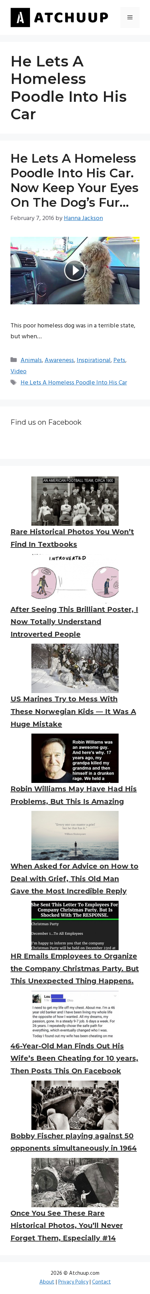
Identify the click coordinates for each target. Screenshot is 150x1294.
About (46, 1282)
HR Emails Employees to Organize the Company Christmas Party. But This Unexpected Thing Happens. (74, 968)
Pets (119, 360)
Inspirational (94, 360)
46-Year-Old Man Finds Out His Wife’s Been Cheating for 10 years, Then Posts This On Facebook (74, 1058)
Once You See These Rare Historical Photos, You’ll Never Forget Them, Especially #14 (66, 1225)
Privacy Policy (73, 1282)
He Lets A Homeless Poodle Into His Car (74, 383)
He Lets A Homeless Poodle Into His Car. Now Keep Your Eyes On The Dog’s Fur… (74, 180)
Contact (101, 1282)
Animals (31, 360)
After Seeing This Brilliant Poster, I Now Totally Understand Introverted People (74, 621)
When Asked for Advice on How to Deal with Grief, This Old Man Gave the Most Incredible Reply (74, 878)
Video (18, 372)
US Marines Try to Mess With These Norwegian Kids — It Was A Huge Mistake (73, 711)
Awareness (59, 360)
